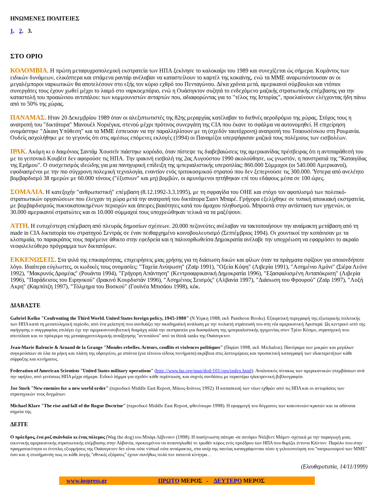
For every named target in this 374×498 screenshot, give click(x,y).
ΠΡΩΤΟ (168, 481)
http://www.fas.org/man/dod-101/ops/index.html (204, 370)
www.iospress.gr (86, 481)
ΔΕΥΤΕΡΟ (228, 481)
